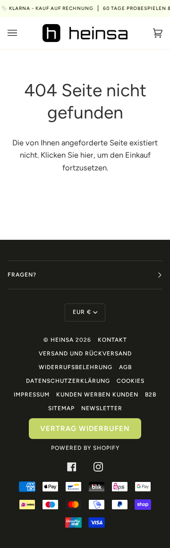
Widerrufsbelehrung (75, 367)
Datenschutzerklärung (68, 381)
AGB (125, 367)
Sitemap (61, 408)
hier (87, 155)
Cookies (130, 381)
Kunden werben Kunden (97, 394)
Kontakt (112, 340)
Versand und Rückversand (85, 353)
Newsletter (101, 408)
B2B (150, 394)
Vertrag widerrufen (85, 428)
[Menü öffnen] (22, 33)
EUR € (82, 312)
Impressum (32, 394)
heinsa (62, 340)
